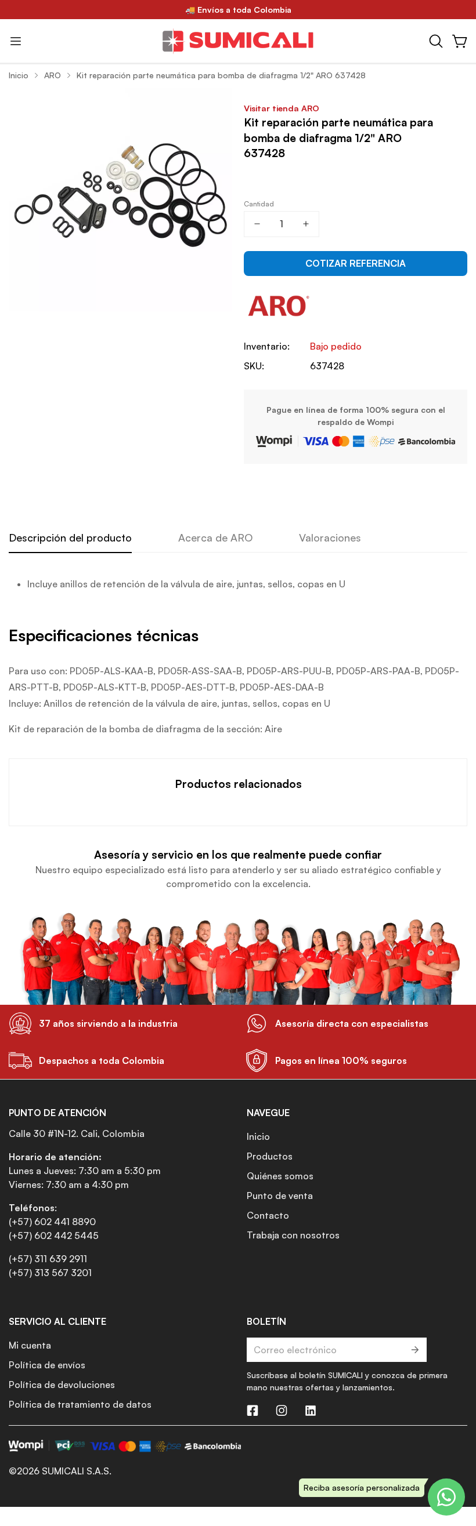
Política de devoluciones (62, 1384)
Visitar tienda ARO (281, 108)
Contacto (268, 1215)
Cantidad (259, 203)
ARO (52, 75)
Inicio (18, 75)
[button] (436, 41)
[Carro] (460, 41)
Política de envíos (47, 1365)
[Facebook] (252, 1410)
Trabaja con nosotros (293, 1235)
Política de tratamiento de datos (80, 1404)
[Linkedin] (310, 1410)
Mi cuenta (30, 1345)
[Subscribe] (414, 1350)
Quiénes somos (280, 1176)
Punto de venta (280, 1195)
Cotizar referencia (355, 263)
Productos (270, 1156)
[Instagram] (281, 1410)
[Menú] (16, 41)
